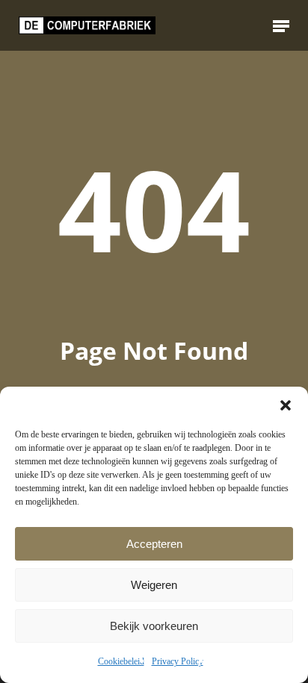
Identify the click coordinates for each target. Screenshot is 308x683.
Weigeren (154, 584)
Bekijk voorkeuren (154, 626)
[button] (285, 405)
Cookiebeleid (121, 661)
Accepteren (154, 543)
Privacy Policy (177, 661)
